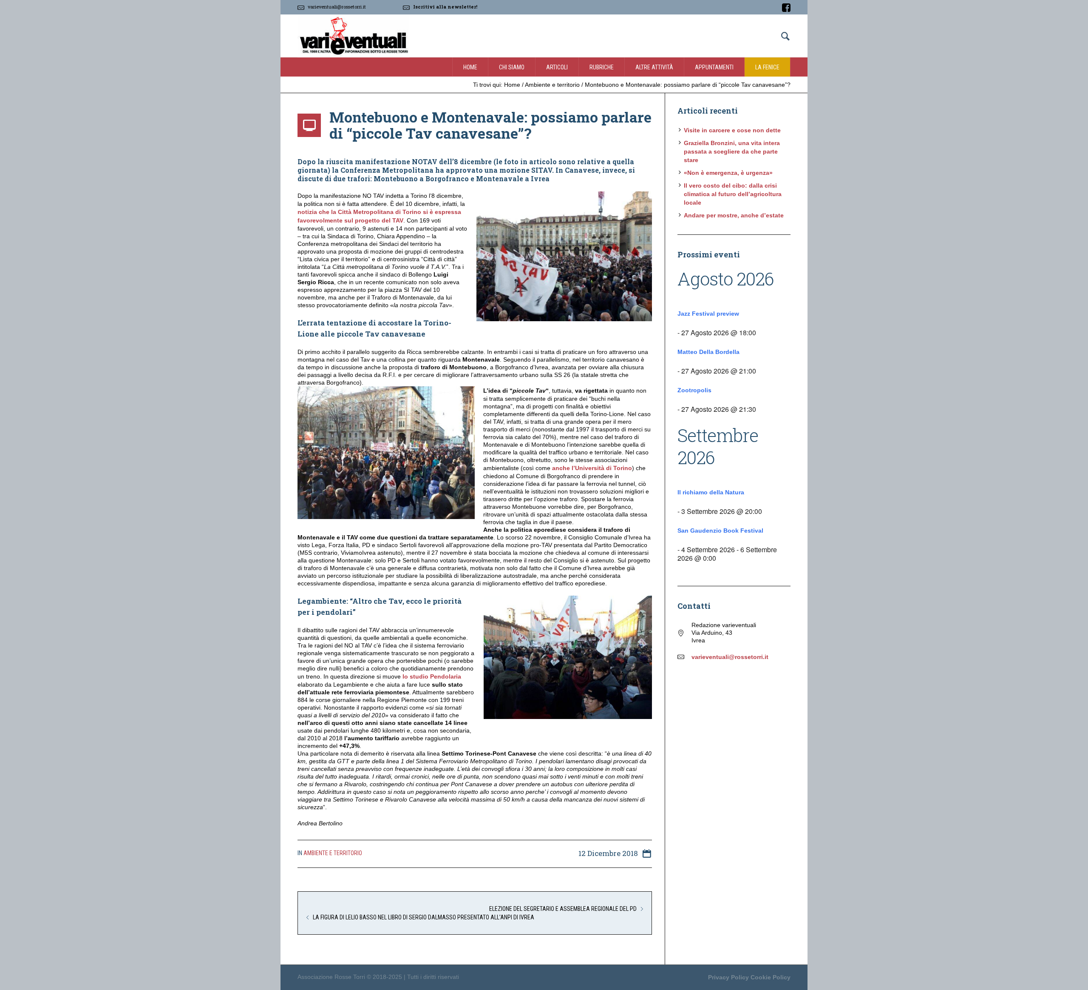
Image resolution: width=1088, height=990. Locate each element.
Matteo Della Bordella (708, 351)
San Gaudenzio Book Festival (720, 530)
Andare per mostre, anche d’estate (734, 215)
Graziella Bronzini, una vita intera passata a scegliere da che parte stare (732, 151)
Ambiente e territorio (552, 84)
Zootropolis (694, 390)
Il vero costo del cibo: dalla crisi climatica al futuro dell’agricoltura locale (733, 194)
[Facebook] (786, 7)
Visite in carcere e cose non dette (732, 130)
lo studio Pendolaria (431, 676)
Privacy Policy (728, 977)
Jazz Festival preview (708, 313)
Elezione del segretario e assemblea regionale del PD (563, 908)
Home (512, 84)
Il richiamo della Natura (710, 492)
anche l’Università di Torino (592, 468)
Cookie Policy (770, 977)
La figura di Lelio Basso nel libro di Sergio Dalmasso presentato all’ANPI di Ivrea (423, 917)
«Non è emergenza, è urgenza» (728, 172)
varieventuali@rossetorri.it (337, 6)
